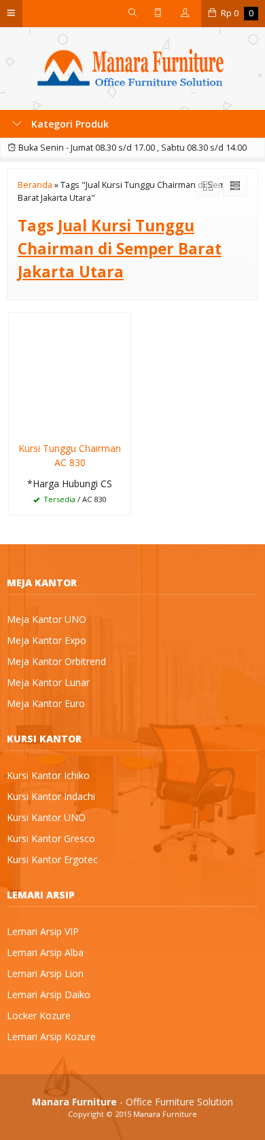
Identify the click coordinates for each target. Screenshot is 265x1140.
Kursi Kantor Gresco (51, 838)
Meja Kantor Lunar (48, 682)
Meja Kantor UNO (46, 619)
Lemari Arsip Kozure (51, 1036)
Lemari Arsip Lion (45, 973)
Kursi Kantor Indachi (51, 796)
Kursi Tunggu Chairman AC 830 (69, 455)
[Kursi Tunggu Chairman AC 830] (69, 372)
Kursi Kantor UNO (46, 817)
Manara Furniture (165, 1114)
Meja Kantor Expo (46, 640)
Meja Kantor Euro (46, 703)
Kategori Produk (69, 123)
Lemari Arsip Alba (45, 952)
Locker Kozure (39, 1015)
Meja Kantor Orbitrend (56, 661)
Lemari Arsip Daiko (48, 994)
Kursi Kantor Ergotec (52, 859)
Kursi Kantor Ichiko (48, 775)
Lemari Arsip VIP (43, 931)
